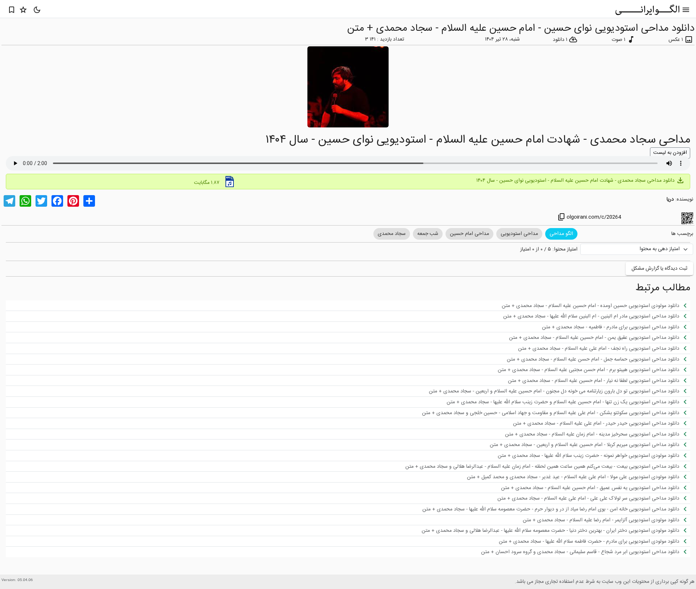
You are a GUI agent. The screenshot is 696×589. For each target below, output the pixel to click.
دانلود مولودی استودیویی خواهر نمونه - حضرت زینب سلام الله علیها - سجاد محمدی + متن (593, 455)
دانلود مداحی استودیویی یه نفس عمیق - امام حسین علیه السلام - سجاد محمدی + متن (595, 488)
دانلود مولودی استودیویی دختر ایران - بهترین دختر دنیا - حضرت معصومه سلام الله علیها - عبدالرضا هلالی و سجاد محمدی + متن (555, 530)
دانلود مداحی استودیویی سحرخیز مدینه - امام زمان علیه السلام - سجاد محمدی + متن (597, 434)
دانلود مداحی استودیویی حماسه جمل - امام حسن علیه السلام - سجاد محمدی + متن (598, 359)
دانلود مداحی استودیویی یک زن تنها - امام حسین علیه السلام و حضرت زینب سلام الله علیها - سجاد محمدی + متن (568, 402)
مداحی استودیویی (519, 234)
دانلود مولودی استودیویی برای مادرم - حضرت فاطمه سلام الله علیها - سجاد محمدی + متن (594, 541)
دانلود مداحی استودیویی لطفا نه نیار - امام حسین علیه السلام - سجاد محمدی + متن (598, 380)
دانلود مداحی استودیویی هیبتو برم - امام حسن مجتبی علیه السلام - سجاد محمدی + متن (593, 370)
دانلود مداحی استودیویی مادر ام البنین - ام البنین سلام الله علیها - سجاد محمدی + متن (596, 316)
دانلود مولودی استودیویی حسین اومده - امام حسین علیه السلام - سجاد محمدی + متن (595, 305)
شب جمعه (427, 234)
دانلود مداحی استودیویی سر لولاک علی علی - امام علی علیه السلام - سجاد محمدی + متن (593, 498)
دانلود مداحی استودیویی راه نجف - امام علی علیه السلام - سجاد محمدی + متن (603, 348)
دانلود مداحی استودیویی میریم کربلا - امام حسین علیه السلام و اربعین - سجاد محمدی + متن (589, 444)
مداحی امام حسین (469, 234)
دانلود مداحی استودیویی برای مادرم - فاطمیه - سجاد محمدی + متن (615, 327)
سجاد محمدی (392, 234)
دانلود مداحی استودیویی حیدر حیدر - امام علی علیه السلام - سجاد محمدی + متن (601, 423)
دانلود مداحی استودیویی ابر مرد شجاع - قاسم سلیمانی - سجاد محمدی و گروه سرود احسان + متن (585, 552)
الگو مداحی (561, 234)
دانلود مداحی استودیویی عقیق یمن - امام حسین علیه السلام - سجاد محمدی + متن (599, 337)
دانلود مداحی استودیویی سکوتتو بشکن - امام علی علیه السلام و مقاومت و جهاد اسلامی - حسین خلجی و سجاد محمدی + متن (555, 413)
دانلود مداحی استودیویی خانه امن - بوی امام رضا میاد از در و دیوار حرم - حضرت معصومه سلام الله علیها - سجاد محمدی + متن (555, 509)
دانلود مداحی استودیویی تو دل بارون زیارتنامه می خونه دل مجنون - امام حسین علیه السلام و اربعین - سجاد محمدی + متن (559, 391)
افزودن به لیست (670, 152)
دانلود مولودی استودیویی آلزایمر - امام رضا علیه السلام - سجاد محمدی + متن (606, 520)
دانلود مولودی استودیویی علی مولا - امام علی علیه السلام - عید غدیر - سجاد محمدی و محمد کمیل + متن (578, 477)
